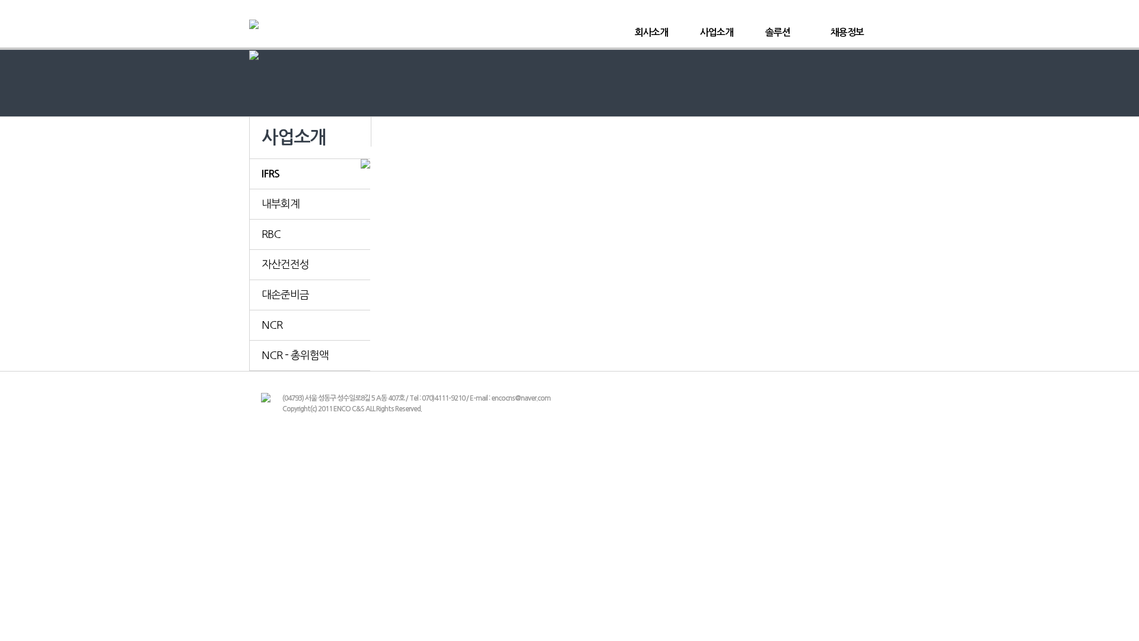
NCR (272, 325)
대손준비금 (285, 295)
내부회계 (281, 204)
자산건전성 (285, 264)
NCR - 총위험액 (295, 355)
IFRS (270, 174)
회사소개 (651, 32)
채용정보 (847, 32)
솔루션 (777, 32)
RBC (271, 234)
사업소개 (716, 32)
